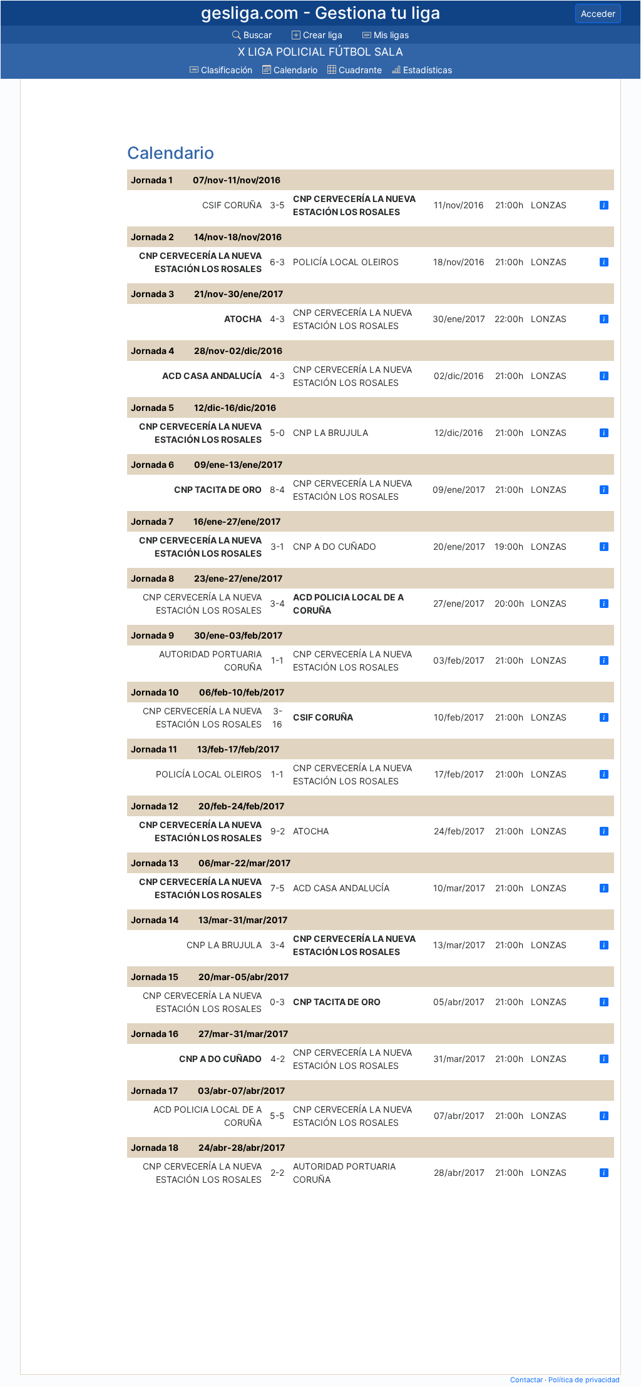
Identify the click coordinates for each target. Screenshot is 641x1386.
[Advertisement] (72, 269)
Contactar (526, 1379)
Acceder (598, 13)
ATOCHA (243, 318)
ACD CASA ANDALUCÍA (212, 375)
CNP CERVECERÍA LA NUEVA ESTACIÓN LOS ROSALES (354, 205)
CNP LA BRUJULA (330, 432)
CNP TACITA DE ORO (218, 489)
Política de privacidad (584, 1379)
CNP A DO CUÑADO (334, 546)
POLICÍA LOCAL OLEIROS (346, 261)
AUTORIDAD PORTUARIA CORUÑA (210, 660)
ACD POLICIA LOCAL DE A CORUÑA (348, 603)
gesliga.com (320, 13)
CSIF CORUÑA (232, 205)
